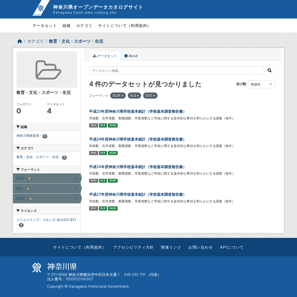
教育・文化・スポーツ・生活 (76, 41)
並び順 (241, 84)
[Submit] (270, 70)
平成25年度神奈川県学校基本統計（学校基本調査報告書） (138, 166)
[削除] (122, 95)
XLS (102, 125)
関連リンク (171, 247)
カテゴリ (84, 25)
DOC (94, 125)
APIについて (232, 247)
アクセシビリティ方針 (133, 247)
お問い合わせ (200, 247)
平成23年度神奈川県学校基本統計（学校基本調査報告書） (138, 111)
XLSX (113, 125)
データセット (44, 25)
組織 (67, 25)
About (133, 56)
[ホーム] (19, 41)
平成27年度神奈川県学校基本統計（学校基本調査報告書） (138, 194)
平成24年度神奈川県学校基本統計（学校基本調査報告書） (138, 139)
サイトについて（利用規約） (124, 25)
